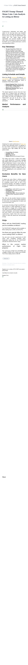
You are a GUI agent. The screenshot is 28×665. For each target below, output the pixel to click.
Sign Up (5, 415)
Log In (2, 415)
